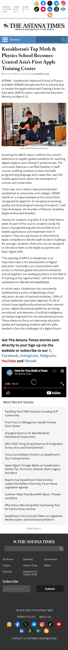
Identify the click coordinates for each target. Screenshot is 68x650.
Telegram (48, 355)
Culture (6, 565)
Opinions (7, 571)
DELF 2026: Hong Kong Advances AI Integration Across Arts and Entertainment (34, 445)
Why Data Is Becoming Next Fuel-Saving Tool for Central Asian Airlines (32, 507)
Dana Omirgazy (13, 74)
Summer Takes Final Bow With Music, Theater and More (33, 496)
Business (28, 559)
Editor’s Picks (30, 565)
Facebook (10, 355)
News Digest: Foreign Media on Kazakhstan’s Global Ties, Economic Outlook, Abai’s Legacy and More (32, 469)
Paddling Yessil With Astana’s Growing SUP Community (31, 413)
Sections (15, 39)
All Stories (8, 559)
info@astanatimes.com (42, 638)
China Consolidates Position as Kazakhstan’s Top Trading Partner (32, 456)
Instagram (29, 355)
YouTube (9, 361)
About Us (45, 616)
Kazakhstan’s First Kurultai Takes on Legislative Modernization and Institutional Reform (34, 517)
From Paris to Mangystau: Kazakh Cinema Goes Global (30, 424)
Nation (27, 74)
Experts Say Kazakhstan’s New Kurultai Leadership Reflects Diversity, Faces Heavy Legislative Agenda (31, 483)
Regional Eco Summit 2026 (30, 573)
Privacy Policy (26, 616)
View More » (34, 528)
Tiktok (29, 361)
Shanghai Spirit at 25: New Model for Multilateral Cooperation (27, 435)
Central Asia (50, 559)
